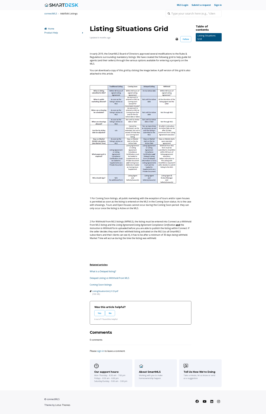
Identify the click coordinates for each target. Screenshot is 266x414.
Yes (99, 313)
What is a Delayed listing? (103, 271)
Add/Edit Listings (69, 13)
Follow (186, 39)
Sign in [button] (218, 5)
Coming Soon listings (101, 284)
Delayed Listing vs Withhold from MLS (109, 278)
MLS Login (182, 5)
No (110, 313)
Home (51, 28)
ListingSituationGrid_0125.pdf (105, 291)
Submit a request (201, 5)
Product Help (51, 32)
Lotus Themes (62, 405)
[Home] (61, 5)
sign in (100, 351)
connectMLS (50, 13)
